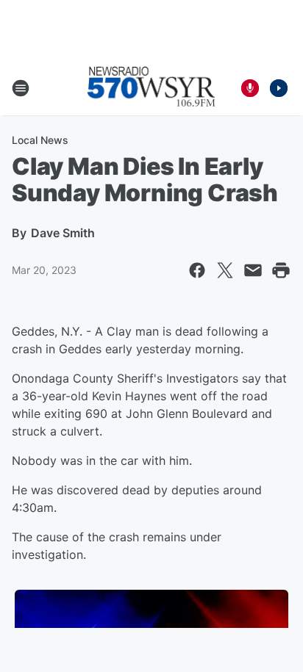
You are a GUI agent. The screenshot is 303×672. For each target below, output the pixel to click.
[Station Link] (151, 88)
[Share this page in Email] (253, 270)
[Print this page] (281, 270)
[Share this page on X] (225, 270)
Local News (40, 140)
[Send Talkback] (250, 88)
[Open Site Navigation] (20, 88)
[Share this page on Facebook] (197, 270)
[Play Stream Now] (279, 88)
